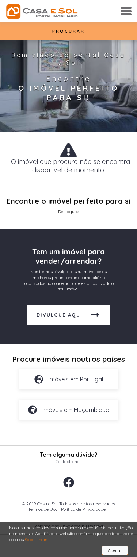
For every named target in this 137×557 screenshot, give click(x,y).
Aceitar (115, 550)
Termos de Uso (42, 509)
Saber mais (35, 539)
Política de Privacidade (83, 509)
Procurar (68, 31)
